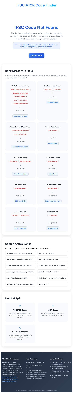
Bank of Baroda (52, 102)
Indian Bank (53, 174)
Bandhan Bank (53, 228)
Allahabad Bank (44, 284)
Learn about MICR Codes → (10, 379)
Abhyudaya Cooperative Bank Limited (19, 259)
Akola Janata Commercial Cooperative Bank (21, 284)
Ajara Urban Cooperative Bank (17, 278)
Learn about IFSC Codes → (10, 377)
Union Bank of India (20, 174)
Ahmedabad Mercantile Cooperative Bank (21, 265)
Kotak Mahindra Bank (52, 201)
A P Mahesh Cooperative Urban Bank (19, 253)
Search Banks (37, 55)
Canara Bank (52, 143)
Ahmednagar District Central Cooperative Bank (53, 265)
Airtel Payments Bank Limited (49, 272)
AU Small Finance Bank (46, 253)
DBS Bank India (20, 201)
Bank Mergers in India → (9, 381)
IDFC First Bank (20, 228)
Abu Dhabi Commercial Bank (48, 259)
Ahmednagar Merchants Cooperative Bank (21, 272)
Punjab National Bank (20, 147)
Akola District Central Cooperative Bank (52, 278)
